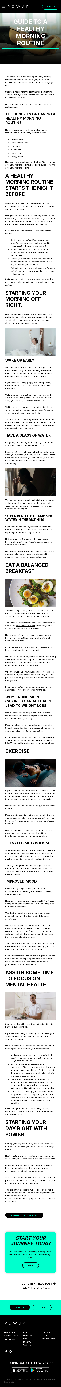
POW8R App (9, 1332)
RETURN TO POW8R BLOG (24, 1215)
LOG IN (42, 1307)
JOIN (30, 1265)
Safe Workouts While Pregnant (37, 1288)
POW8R (8, 82)
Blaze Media (9, 1382)
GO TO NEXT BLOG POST (37, 1283)
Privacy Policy (48, 1338)
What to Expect (11, 1336)
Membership (10, 1339)
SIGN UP (50, 6)
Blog (25, 1338)
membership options (28, 1198)
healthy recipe (23, 743)
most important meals (25, 625)
